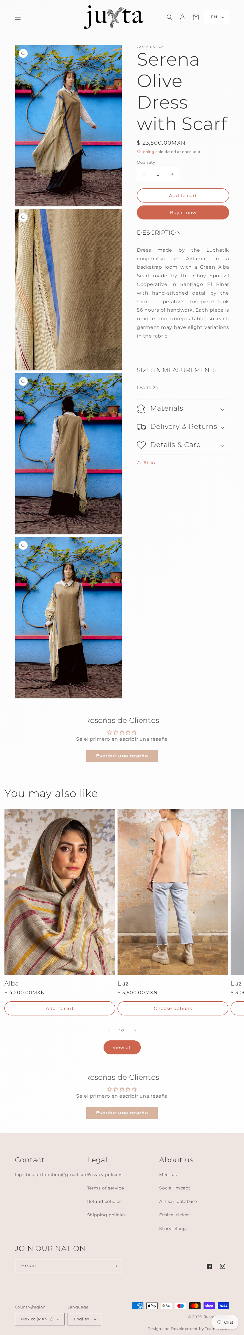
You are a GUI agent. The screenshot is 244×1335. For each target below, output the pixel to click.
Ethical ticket (174, 1215)
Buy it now (183, 212)
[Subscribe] (115, 1266)
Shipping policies (106, 1215)
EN (214, 16)
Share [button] (150, 462)
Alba (11, 983)
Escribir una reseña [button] (122, 756)
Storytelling (172, 1228)
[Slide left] (108, 1030)
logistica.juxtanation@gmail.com (52, 1174)
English (82, 1319)
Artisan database (178, 1201)
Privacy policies (105, 1174)
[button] (17, 17)
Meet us (168, 1174)
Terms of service (105, 1188)
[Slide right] (135, 1030)
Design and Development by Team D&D (188, 1328)
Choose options (173, 1008)
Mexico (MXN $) (37, 1319)
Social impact (174, 1188)
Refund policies (104, 1201)
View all (122, 1047)
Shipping (145, 151)
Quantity (146, 162)
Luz (123, 983)
